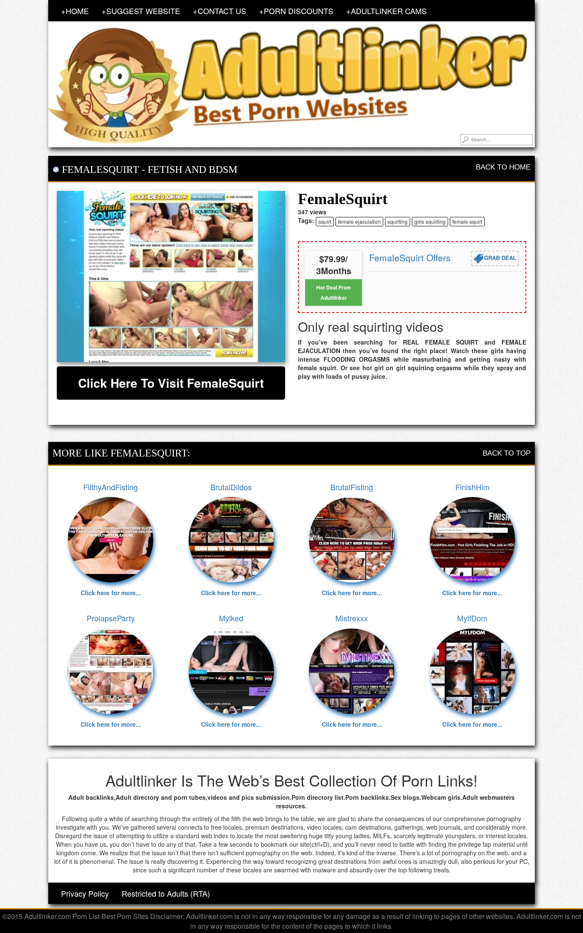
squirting (398, 221)
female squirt (467, 221)
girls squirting (430, 221)
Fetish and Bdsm (192, 169)
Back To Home (503, 167)
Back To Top (507, 453)
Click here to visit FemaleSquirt (171, 383)
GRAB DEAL (500, 257)
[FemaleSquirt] (171, 276)
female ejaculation (359, 221)
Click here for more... (111, 592)
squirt (324, 221)
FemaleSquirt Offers (410, 257)
